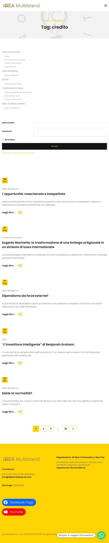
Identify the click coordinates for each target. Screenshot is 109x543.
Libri (4, 339)
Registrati (6, 153)
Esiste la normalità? (17, 393)
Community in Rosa (12, 88)
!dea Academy (10, 71)
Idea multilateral (12, 108)
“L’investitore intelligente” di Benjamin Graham (38, 344)
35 (65, 428)
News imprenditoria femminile (18, 92)
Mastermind (10, 66)
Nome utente (8, 122)
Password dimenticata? (23, 153)
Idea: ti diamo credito (13, 103)
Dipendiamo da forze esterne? (25, 296)
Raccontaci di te (12, 96)
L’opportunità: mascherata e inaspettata (33, 194)
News (7, 56)
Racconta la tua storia (15, 59)
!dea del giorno (11, 75)
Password (7, 131)
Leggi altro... (8, 212)
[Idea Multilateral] (22, 5)
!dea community (11, 52)
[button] (101, 535)
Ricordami (10, 139)
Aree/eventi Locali (13, 83)
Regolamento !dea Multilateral (70, 467)
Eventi (5, 79)
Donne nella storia (13, 99)
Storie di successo (13, 63)
